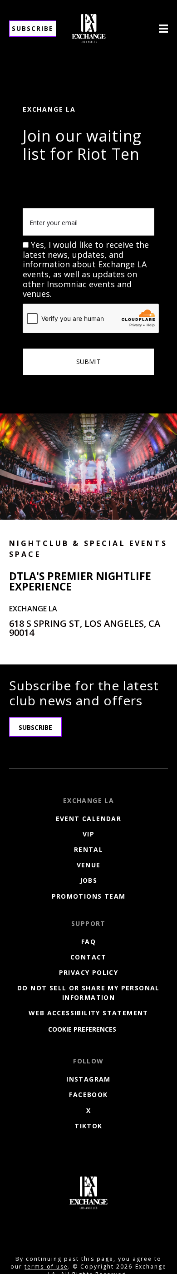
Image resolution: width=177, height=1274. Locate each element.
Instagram (88, 1079)
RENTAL (88, 849)
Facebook (88, 1094)
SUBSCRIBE (35, 727)
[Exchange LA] (88, 1192)
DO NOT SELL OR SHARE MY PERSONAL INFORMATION (88, 992)
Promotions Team (89, 896)
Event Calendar (89, 818)
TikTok (88, 1126)
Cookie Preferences (82, 1029)
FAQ (88, 941)
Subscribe (33, 28)
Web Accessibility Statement (88, 1012)
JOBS (89, 880)
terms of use (46, 1266)
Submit (88, 361)
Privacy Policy (88, 972)
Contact (88, 957)
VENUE (89, 865)
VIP (88, 834)
